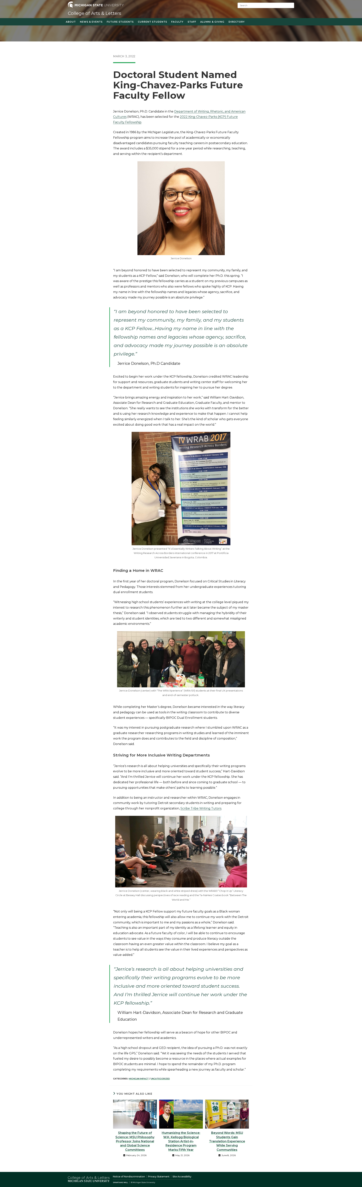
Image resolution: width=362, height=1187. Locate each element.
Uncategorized (160, 1078)
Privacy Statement (158, 1176)
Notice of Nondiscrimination (129, 1176)
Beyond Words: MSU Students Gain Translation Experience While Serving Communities (227, 1141)
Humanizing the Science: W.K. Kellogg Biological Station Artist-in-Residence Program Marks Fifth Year (181, 1141)
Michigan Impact (139, 1078)
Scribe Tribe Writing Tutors (200, 808)
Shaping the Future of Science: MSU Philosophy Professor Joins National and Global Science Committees (134, 1141)
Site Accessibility (182, 1176)
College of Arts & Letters (94, 13)
